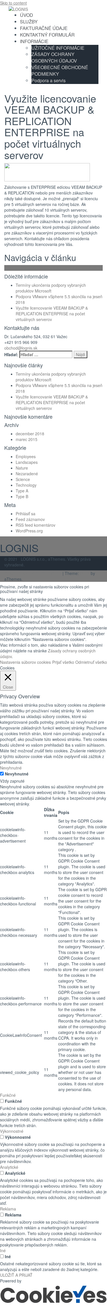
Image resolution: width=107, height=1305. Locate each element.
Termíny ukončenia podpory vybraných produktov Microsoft (51, 288)
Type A (22, 491)
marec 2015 (26, 439)
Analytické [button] (9, 1167)
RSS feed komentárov (35, 525)
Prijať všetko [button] (63, 662)
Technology (26, 485)
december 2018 (30, 433)
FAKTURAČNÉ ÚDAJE (44, 28)
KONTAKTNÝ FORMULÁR (47, 34)
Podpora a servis (48, 80)
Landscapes (27, 462)
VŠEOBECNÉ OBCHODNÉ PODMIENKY (59, 70)
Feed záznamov (30, 519)
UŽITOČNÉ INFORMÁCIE (57, 48)
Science (23, 479)
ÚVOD (26, 15)
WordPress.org (29, 531)
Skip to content (13, 3)
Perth (85, 573)
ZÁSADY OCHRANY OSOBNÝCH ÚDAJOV (54, 57)
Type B (22, 496)
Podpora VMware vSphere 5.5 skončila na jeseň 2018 (52, 268)
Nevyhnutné (17, 774)
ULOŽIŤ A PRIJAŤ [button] (16, 1275)
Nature (22, 468)
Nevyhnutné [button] (11, 768)
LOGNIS (19, 547)
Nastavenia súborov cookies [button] (25, 662)
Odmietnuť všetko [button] (91, 662)
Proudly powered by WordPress (32, 573)
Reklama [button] (8, 1209)
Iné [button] (3, 1250)
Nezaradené (27, 473)
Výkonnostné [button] (11, 1131)
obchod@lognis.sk (20, 348)
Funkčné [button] (8, 1095)
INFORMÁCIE (34, 41)
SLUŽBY (29, 21)
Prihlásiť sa (25, 513)
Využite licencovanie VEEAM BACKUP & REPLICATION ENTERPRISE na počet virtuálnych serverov (52, 313)
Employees (26, 456)
